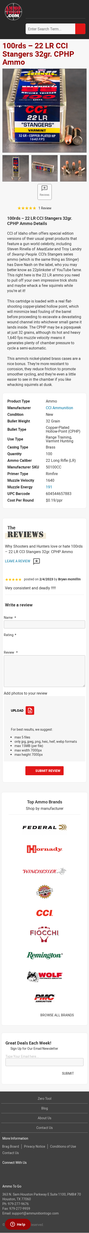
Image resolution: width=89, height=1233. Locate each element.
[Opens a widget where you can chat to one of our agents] (18, 1225)
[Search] (80, 28)
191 (49, 487)
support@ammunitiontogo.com (35, 1213)
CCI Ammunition (59, 407)
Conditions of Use (63, 1146)
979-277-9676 (18, 1203)
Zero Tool (44, 1098)
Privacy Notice (34, 1146)
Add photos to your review (25, 693)
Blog (44, 1108)
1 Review (45, 208)
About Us (44, 1118)
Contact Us (44, 1127)
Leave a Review (18, 561)
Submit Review (47, 770)
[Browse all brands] (80, 1015)
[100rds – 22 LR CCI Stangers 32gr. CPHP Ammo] (44, 110)
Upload (17, 710)
